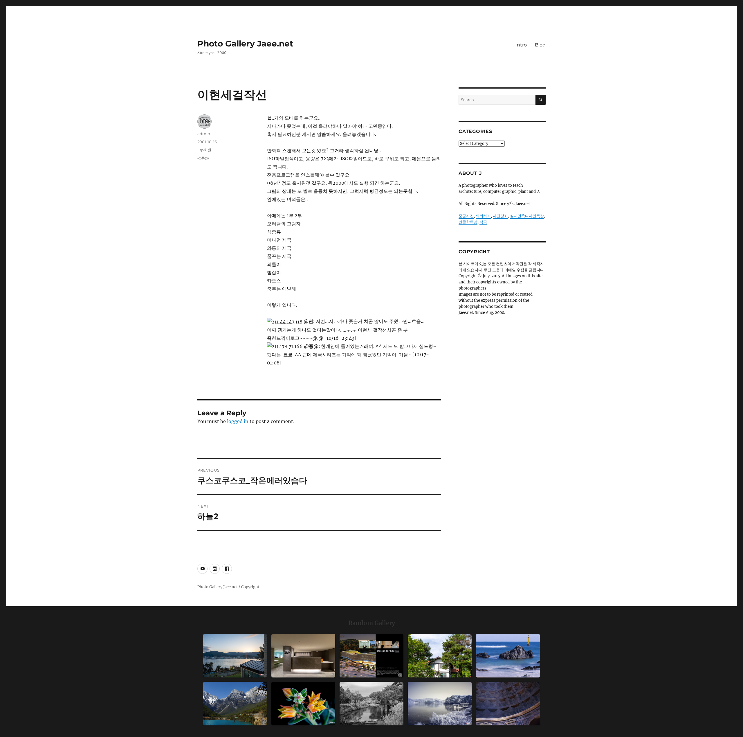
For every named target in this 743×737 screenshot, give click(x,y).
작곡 (483, 222)
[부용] (303, 703)
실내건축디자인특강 (527, 215)
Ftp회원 (204, 150)
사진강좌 (500, 215)
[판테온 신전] (508, 703)
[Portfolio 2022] (371, 655)
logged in (237, 421)
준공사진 (466, 215)
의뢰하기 (483, 215)
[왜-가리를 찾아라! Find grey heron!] (371, 703)
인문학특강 (468, 222)
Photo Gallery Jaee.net (245, 43)
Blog (540, 45)
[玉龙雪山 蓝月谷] (235, 703)
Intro (521, 45)
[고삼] (440, 703)
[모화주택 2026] (440, 655)
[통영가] (235, 655)
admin (203, 133)
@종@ (203, 158)
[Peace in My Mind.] (508, 655)
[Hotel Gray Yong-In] (303, 655)
